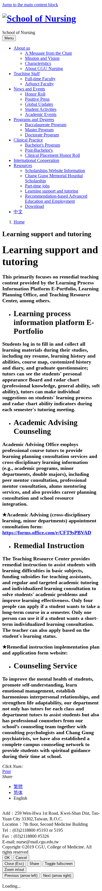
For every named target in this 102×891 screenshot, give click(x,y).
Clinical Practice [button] (28, 140)
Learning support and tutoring (51, 191)
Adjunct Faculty (39, 83)
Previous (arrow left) (21, 875)
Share (34, 864)
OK (7, 858)
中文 (18, 211)
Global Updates (39, 104)
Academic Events (40, 114)
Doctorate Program (42, 134)
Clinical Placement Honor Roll (52, 155)
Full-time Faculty (40, 78)
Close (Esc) (14, 864)
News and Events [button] (29, 88)
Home (19, 221)
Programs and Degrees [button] (34, 119)
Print (6, 771)
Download (34, 206)
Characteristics (38, 63)
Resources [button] (23, 165)
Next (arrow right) (57, 875)
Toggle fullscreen (59, 864)
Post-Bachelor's (39, 150)
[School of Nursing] (39, 18)
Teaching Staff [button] (27, 73)
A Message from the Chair (48, 53)
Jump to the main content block (30, 4)
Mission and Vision (42, 58)
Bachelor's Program (42, 145)
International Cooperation (36, 160)
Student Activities (40, 109)
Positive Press (37, 99)
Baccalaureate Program (45, 124)
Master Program (39, 129)
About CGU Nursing (44, 68)
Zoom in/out (14, 869)
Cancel (21, 858)
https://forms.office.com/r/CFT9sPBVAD (46, 532)
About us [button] (22, 48)
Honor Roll (35, 94)
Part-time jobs (37, 185)
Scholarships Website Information (55, 170)
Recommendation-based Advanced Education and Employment (56, 199)
